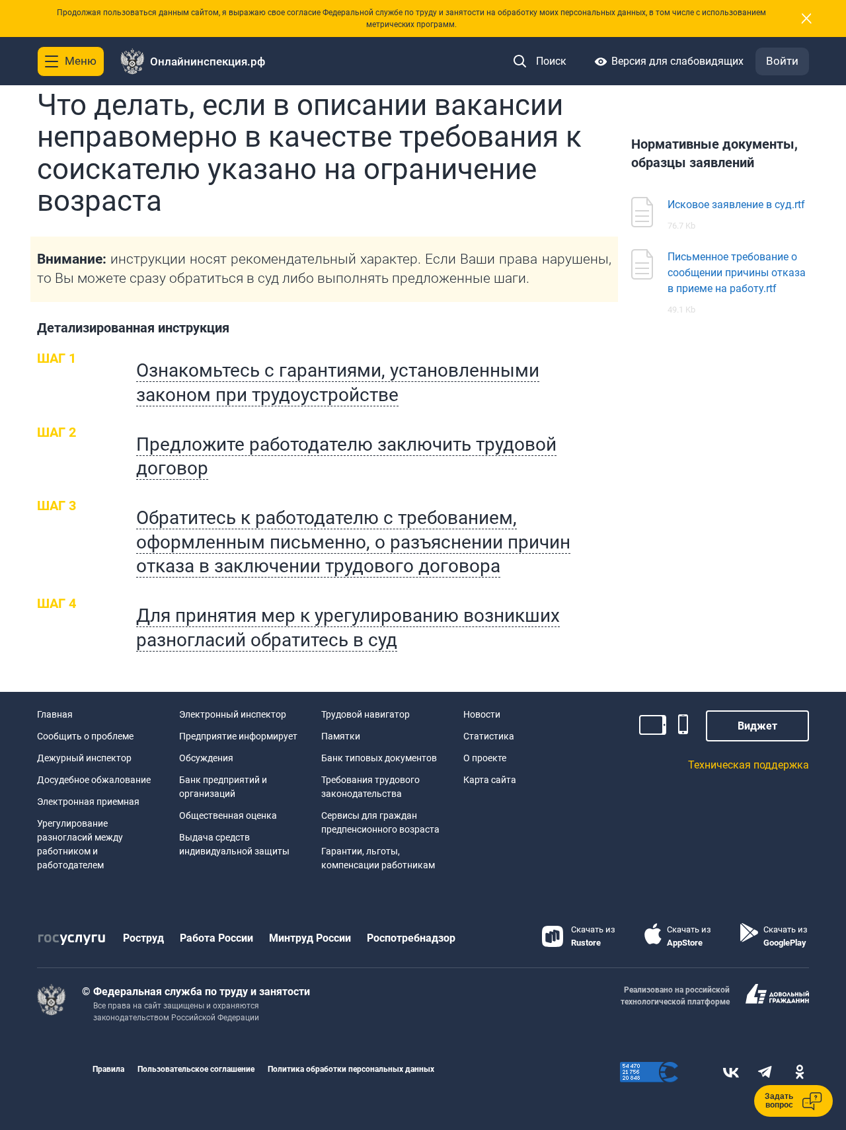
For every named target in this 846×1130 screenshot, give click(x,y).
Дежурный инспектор (84, 758)
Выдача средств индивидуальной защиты (234, 844)
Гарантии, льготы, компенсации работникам (378, 858)
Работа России (216, 938)
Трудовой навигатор (365, 714)
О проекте (484, 758)
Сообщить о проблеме (85, 736)
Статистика (488, 736)
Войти (782, 60)
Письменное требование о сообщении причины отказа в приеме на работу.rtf (737, 272)
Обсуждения (206, 758)
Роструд (143, 938)
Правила (108, 1069)
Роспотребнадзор (411, 938)
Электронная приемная (88, 801)
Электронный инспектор (232, 714)
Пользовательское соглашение (195, 1069)
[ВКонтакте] (731, 1072)
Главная (55, 714)
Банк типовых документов (379, 758)
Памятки (340, 736)
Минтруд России (310, 938)
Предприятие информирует (238, 736)
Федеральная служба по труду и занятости (201, 991)
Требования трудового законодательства (370, 786)
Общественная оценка (228, 815)
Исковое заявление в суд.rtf (736, 204)
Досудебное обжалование (94, 779)
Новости (481, 714)
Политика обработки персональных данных (351, 1069)
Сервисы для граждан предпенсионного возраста (380, 822)
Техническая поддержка (748, 765)
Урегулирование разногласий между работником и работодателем (80, 844)
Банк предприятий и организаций (223, 786)
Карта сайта (489, 779)
